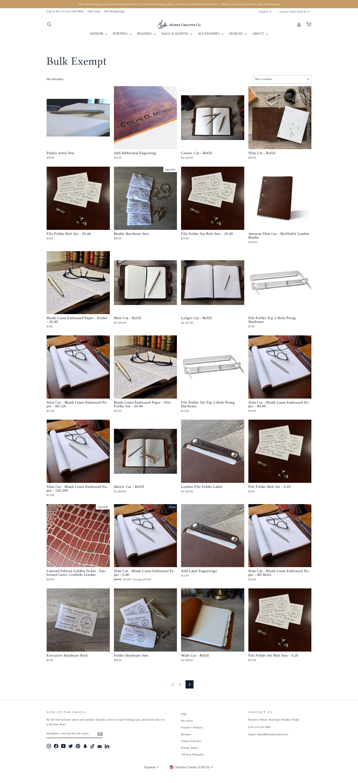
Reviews (186, 734)
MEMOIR (97, 33)
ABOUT (258, 33)
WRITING (121, 33)
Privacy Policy (189, 747)
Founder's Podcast (192, 727)
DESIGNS (236, 33)
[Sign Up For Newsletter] (100, 733)
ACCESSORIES (209, 33)
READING (145, 33)
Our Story (187, 720)
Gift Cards (94, 11)
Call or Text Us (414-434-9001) (65, 11)
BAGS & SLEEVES (175, 33)
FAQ (183, 714)
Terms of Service (191, 741)
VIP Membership (114, 11)
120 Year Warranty (192, 754)
